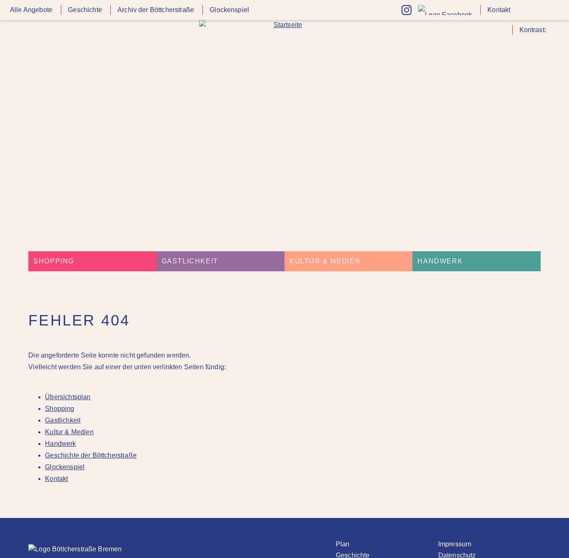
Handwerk (440, 261)
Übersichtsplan (67, 396)
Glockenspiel (229, 9)
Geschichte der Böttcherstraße (91, 455)
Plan (343, 544)
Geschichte (85, 9)
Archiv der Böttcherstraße (155, 9)
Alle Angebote (31, 9)
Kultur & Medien (325, 261)
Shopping (53, 261)
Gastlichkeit (190, 261)
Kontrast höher (554, 33)
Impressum (454, 544)
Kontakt (498, 9)
